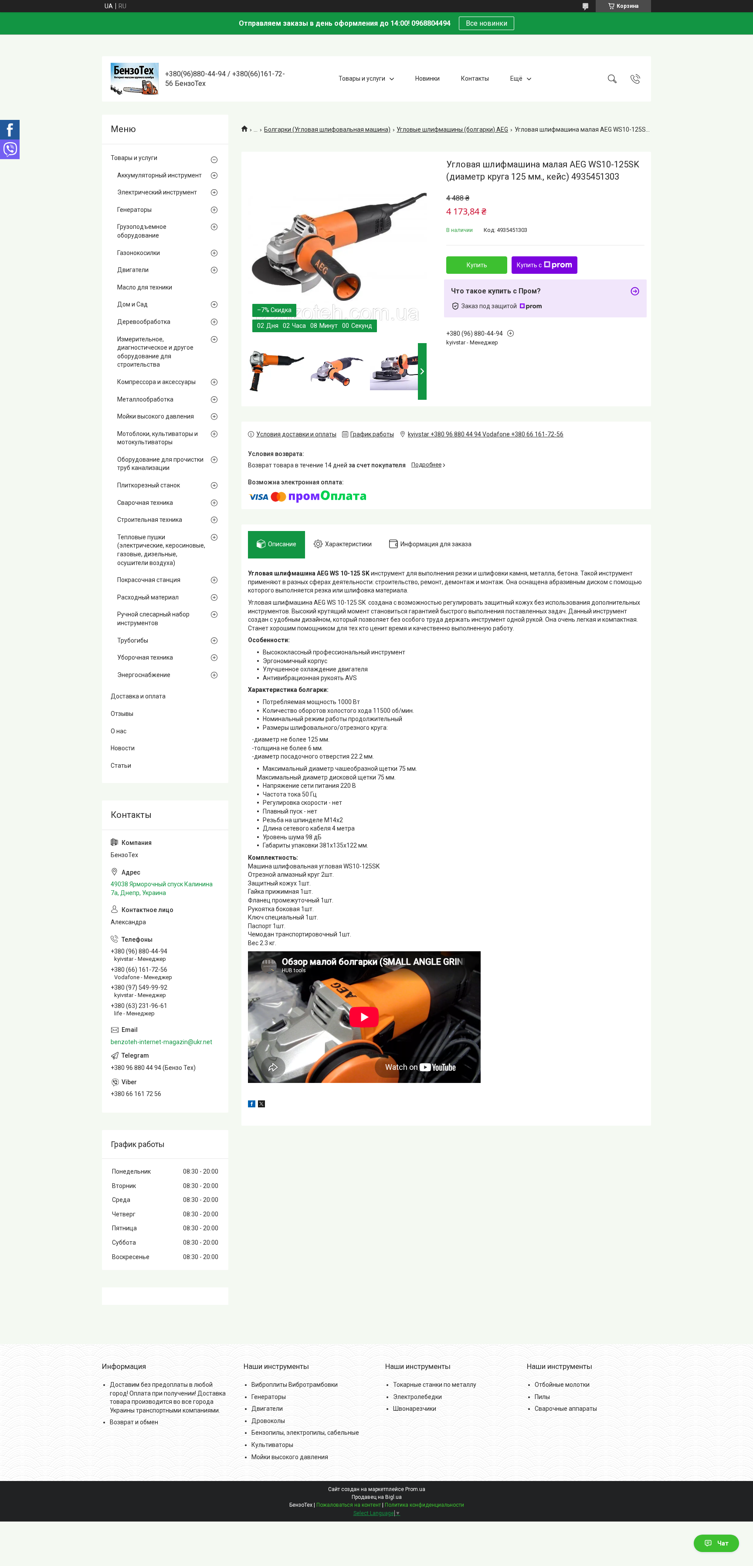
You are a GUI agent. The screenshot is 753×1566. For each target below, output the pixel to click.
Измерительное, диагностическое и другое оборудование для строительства (155, 352)
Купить (477, 265)
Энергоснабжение (143, 674)
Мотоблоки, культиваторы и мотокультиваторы (157, 438)
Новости (123, 748)
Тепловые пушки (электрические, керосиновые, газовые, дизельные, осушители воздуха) (161, 550)
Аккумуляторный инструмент (159, 175)
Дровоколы (268, 1420)
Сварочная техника (145, 502)
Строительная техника (149, 519)
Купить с (529, 265)
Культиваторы (272, 1444)
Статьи (121, 765)
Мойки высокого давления (155, 416)
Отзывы (122, 713)
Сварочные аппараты (566, 1408)
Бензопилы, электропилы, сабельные (305, 1432)
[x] (261, 1105)
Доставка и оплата (138, 696)
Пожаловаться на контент (348, 1505)
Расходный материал (148, 597)
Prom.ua (415, 1489)
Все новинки (486, 23)
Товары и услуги (362, 78)
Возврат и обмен (134, 1422)
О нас (118, 731)
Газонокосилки (138, 252)
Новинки (427, 78)
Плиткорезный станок (148, 485)
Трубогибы (132, 640)
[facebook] (251, 1105)
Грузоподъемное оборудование (141, 231)
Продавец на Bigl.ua (377, 1497)
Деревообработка (143, 321)
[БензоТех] (135, 79)
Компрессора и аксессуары (156, 381)
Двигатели (133, 269)
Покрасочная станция (148, 579)
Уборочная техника (145, 657)
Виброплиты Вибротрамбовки (294, 1384)
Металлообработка (145, 399)
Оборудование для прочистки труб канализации (160, 464)
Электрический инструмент (157, 192)
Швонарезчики (414, 1408)
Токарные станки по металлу (434, 1384)
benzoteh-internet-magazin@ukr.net (161, 1041)
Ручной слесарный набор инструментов (153, 618)
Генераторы (134, 209)
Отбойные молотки (562, 1384)
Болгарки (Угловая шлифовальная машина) (327, 129)
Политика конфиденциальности (424, 1505)
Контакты (475, 78)
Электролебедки (417, 1396)
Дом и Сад (132, 304)
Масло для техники (144, 287)
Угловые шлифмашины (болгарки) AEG (452, 129)
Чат (723, 1543)
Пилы (542, 1396)
